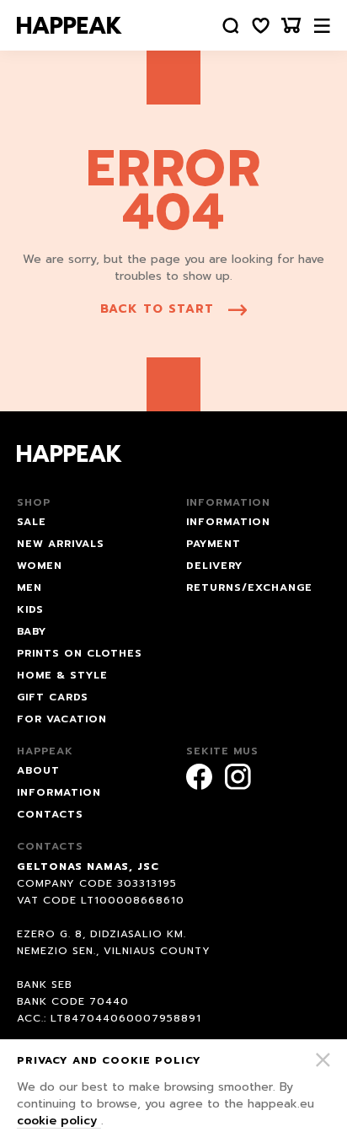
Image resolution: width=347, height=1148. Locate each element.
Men (29, 587)
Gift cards (52, 697)
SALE (31, 521)
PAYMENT (213, 543)
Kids (30, 609)
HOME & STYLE (62, 675)
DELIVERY (214, 565)
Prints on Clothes (79, 653)
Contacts (50, 814)
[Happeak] (69, 25)
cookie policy (59, 1120)
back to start (157, 309)
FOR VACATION (62, 719)
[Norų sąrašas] (261, 25)
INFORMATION (228, 521)
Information (59, 792)
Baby (31, 631)
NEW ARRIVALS (60, 543)
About (38, 770)
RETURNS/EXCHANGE (249, 587)
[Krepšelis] (291, 25)
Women (39, 565)
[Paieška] (231, 25)
